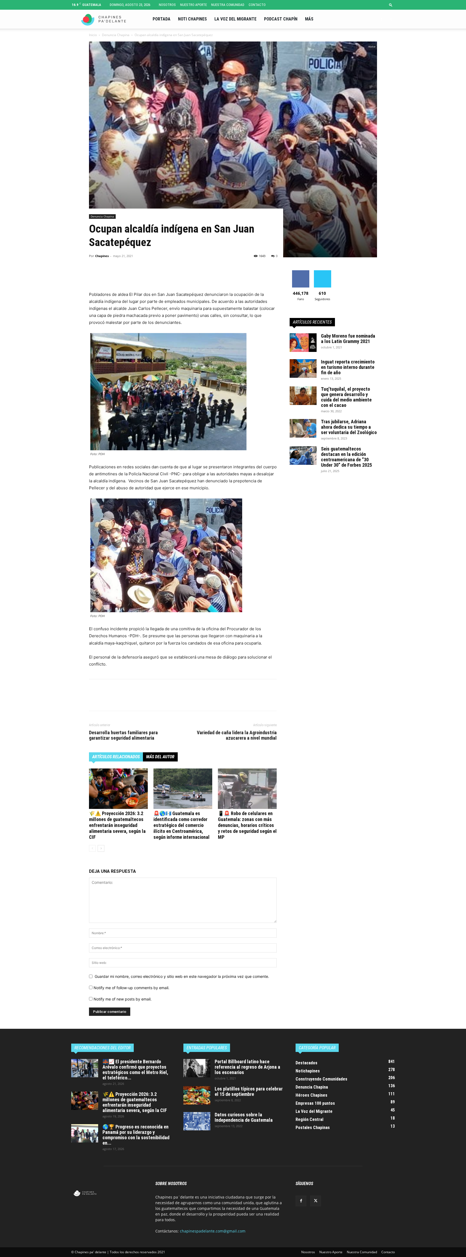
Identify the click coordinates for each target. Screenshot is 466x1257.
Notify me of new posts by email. (123, 999)
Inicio (93, 35)
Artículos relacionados (116, 756)
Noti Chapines (192, 19)
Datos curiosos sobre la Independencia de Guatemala (244, 1117)
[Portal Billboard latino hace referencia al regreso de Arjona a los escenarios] (196, 1068)
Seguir (322, 272)
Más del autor (160, 756)
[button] (391, 5)
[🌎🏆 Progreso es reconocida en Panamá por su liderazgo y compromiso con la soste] (84, 1133)
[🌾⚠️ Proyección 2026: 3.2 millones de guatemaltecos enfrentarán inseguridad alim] (118, 788)
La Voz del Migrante (235, 19)
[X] (391, 19)
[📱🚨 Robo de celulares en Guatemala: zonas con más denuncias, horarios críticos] (247, 788)
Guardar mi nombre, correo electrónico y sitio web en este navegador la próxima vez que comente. (182, 976)
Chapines (102, 256)
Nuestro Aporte (193, 5)
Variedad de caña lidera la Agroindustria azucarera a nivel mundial (237, 735)
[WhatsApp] (131, 275)
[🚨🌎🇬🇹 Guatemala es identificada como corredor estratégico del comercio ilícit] (182, 788)
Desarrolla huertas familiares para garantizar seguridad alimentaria (123, 735)
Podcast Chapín (280, 19)
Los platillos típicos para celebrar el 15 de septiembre (249, 1091)
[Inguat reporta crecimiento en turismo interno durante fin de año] (303, 368)
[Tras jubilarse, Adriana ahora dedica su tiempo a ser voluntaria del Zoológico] (303, 428)
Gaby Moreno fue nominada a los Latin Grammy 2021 (348, 338)
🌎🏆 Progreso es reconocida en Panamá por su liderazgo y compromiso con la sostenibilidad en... (135, 1135)
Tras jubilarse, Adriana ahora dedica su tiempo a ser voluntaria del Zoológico (349, 427)
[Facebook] (382, 19)
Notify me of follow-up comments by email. (131, 987)
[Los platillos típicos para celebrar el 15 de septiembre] (196, 1095)
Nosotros (167, 5)
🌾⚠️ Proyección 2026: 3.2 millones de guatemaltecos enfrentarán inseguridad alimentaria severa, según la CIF (117, 825)
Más (309, 19)
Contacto (257, 5)
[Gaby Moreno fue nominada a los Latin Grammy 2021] (303, 342)
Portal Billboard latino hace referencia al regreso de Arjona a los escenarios (247, 1067)
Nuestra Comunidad (227, 5)
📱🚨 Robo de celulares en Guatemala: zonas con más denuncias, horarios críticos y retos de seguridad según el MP (247, 825)
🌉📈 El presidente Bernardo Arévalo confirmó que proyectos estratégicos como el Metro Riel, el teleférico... (135, 1070)
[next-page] (101, 848)
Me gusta (300, 272)
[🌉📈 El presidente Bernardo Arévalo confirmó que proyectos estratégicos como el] (84, 1068)
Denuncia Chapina (115, 35)
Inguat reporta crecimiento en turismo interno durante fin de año (348, 367)
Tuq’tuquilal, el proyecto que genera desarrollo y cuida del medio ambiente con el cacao (346, 397)
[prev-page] (92, 848)
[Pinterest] (119, 275)
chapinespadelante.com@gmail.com (212, 1231)
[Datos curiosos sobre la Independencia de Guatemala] (196, 1121)
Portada (161, 19)
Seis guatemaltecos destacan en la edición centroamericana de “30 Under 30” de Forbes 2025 (346, 457)
